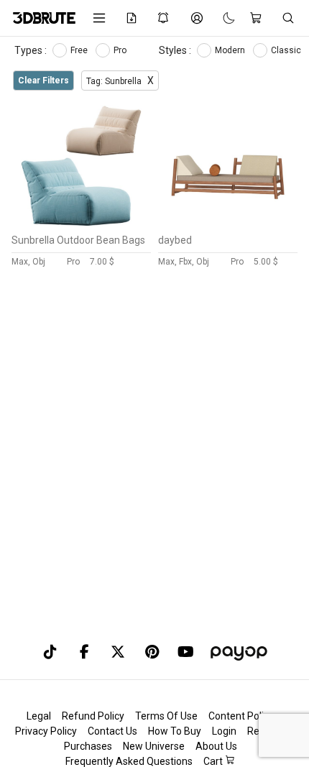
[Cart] (258, 18)
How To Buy (174, 731)
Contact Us (112, 731)
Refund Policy (93, 716)
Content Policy (241, 716)
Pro (121, 50)
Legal (39, 716)
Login (224, 731)
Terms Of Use (166, 716)
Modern (231, 50)
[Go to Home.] (42, 18)
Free (80, 50)
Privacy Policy (46, 731)
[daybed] (228, 223)
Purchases (88, 746)
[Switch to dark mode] (221, 18)
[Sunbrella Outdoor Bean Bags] (81, 223)
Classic (287, 50)
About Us (216, 746)
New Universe (154, 746)
